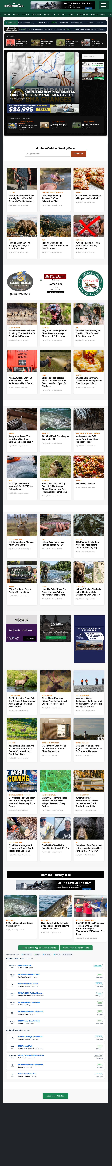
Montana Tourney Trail (85, 920)
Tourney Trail (82, 14)
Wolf (44, 375)
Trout (57, 954)
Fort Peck (79, 240)
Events (11, 433)
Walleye (48, 954)
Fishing (16, 14)
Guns (10, 375)
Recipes (71, 14)
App (76, 328)
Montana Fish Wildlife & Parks (87, 433)
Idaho (44, 586)
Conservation (14, 328)
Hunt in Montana (15, 539)
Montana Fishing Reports (52, 192)
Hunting (7, 14)
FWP (10, 240)
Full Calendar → (101, 29)
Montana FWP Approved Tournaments (39, 948)
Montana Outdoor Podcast (20, 795)
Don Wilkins (47, 842)
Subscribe (78, 154)
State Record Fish (98, 14)
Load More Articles (55, 1096)
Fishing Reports (81, 743)
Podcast (25, 14)
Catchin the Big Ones (50, 743)
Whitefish (68, 954)
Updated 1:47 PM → (100, 22)
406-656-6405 (55, 290)
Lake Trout (27, 954)
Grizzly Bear (80, 586)
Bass (38, 954)
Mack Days (46, 433)
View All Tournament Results (76, 948)
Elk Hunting (47, 695)
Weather (61, 14)
